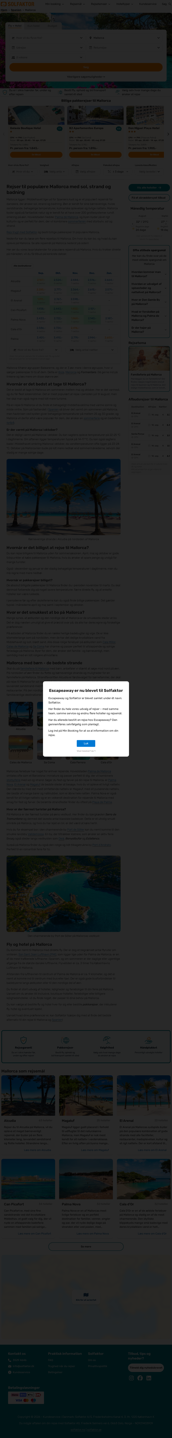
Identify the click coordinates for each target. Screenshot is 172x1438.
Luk (86, 743)
